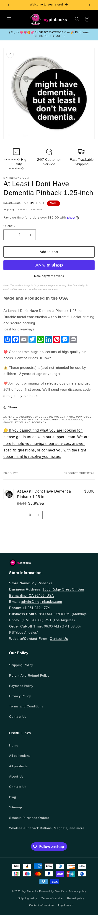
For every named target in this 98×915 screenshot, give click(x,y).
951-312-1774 (39, 608)
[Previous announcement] (8, 5)
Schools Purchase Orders (29, 818)
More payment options (49, 276)
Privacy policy (77, 891)
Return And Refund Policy (29, 675)
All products (18, 766)
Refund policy (75, 898)
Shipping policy (27, 898)
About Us (16, 776)
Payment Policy (21, 686)
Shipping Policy (21, 665)
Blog (12, 797)
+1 (24, 608)
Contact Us (59, 639)
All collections (20, 755)
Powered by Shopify (51, 891)
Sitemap (15, 807)
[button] (9, 19)
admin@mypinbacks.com (41, 602)
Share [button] (12, 407)
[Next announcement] (90, 5)
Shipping (8, 209)
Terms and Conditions (26, 706)
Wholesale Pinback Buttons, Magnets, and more (46, 828)
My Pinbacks (30, 891)
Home (13, 745)
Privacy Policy (20, 696)
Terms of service (52, 898)
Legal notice (65, 905)
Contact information (41, 905)
